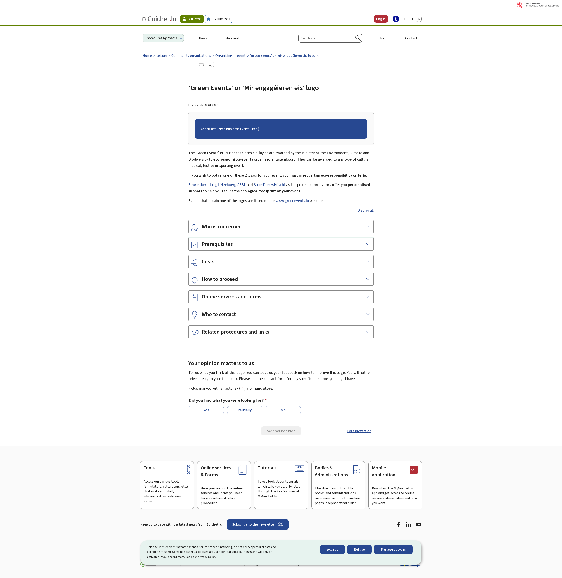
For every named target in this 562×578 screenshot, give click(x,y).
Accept (332, 549)
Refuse (359, 549)
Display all (365, 210)
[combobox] (330, 38)
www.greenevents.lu (292, 200)
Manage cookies (393, 549)
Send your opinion (281, 431)
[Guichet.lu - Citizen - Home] (159, 19)
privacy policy (207, 557)
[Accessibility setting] (396, 19)
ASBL (217, 184)
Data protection (359, 431)
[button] (201, 65)
